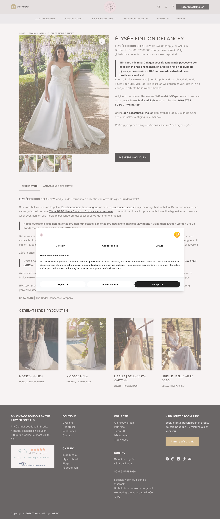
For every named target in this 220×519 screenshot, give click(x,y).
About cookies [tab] (110, 245)
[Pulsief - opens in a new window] (177, 235)
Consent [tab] (60, 245)
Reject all (63, 284)
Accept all (157, 284)
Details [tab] (159, 245)
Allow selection (110, 284)
